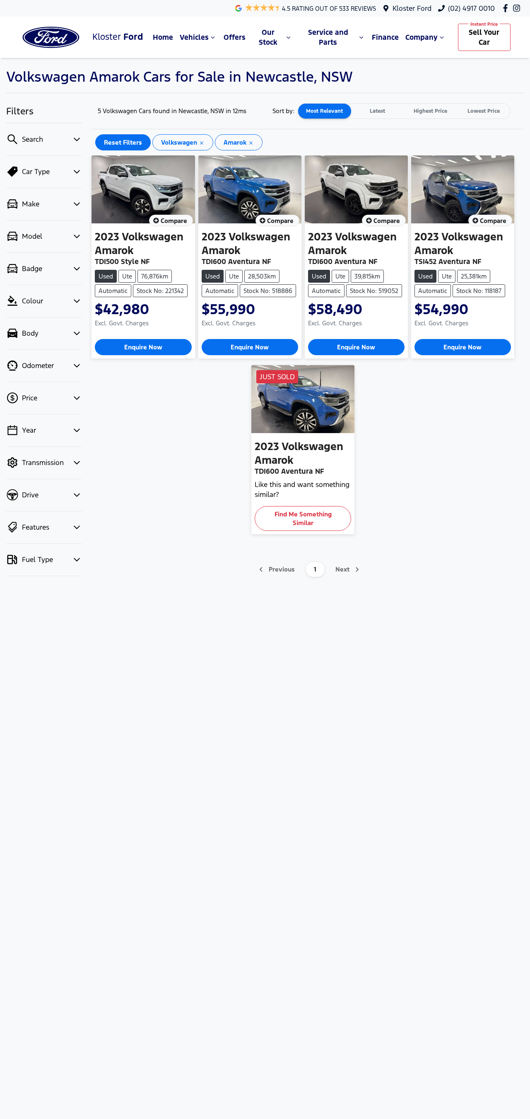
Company (421, 37)
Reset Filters (123, 142)
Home (163, 37)
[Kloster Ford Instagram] (518, 8)
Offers (235, 37)
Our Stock (268, 37)
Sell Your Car (484, 37)
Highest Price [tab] (430, 111)
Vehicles (194, 37)
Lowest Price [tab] (483, 111)
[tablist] (404, 111)
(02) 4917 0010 (471, 8)
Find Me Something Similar (303, 518)
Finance (385, 37)
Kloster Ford (412, 8)
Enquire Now (143, 347)
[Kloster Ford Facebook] (507, 8)
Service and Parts (328, 37)
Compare (174, 221)
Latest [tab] (377, 111)
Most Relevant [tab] (324, 111)
